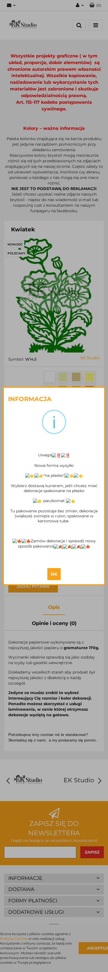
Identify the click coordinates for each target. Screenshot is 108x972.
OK (54, 574)
